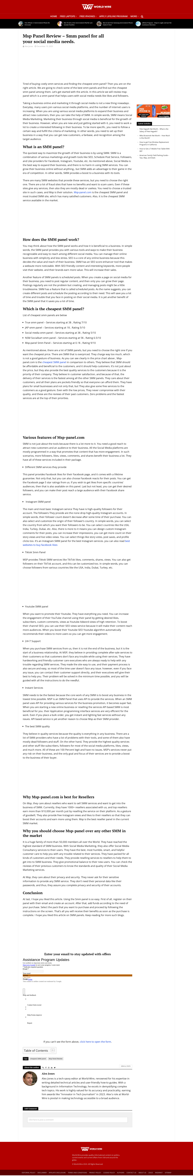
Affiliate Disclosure (57, 1173)
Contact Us (131, 1173)
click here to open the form (95, 1041)
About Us (142, 1173)
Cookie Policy (109, 1173)
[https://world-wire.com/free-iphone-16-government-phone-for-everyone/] (153, 111)
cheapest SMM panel (54, 362)
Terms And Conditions (77, 1173)
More (133, 16)
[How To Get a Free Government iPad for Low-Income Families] (60, 23)
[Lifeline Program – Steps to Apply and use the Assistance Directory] (138, 23)
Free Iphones (87, 16)
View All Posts (125, 1066)
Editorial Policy (28, 1173)
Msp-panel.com (82, 192)
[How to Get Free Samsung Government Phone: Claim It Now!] (99, 23)
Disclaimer (42, 1173)
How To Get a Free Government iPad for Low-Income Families (78, 24)
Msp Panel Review (55, 1059)
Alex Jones (29, 46)
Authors (120, 1173)
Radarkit (159, 1173)
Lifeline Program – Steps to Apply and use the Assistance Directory (157, 24)
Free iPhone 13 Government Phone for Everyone (37, 24)
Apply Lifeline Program (113, 16)
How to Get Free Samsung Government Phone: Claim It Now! (118, 24)
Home (53, 16)
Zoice (150, 1173)
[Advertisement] (77, 66)
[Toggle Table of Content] (51, 1050)
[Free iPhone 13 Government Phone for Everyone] (21, 23)
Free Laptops (67, 16)
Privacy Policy (95, 1173)
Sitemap (168, 1173)
